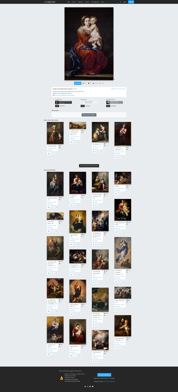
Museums (80, 2)
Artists (73, 2)
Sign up (131, 2)
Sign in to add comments (89, 114)
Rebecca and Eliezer (119, 300)
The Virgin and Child (52, 198)
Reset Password (111, 381)
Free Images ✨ (95, 2)
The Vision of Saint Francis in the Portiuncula (52, 263)
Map (69, 2)
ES (51, 150)
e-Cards (87, 2)
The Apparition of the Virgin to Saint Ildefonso (97, 235)
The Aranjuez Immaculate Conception (118, 272)
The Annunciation (97, 352)
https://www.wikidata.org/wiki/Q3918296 (65, 95)
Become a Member (104, 375)
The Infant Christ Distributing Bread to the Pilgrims (52, 302)
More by (89, 165)
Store (102, 2)
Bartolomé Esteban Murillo (119, 89)
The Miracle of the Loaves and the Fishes (74, 132)
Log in (124, 2)
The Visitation (96, 144)
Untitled (117, 186)
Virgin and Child (73, 235)
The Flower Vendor (52, 146)
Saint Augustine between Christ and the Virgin (97, 315)
